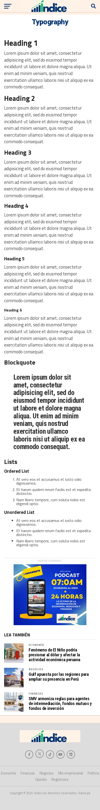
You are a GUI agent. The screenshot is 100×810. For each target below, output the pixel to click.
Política (93, 773)
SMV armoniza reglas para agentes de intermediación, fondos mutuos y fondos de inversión (60, 703)
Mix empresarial (70, 773)
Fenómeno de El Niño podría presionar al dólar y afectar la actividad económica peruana (54, 655)
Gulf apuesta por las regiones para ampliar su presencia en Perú (59, 677)
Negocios (36, 669)
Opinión (41, 779)
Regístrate (59, 779)
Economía (36, 645)
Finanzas (36, 693)
